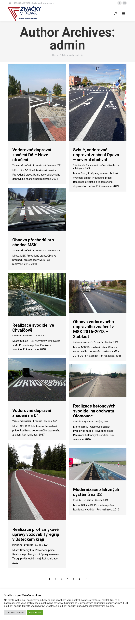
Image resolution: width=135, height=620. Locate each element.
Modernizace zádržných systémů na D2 (96, 492)
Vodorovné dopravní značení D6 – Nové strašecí (31, 154)
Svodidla (77, 257)
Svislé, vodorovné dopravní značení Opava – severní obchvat (96, 154)
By (37, 165)
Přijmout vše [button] (35, 612)
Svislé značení (80, 165)
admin (67, 45)
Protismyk (17, 545)
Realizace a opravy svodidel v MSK (91, 250)
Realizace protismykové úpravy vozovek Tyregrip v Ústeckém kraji (35, 534)
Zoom (32, 102)
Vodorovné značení (21, 165)
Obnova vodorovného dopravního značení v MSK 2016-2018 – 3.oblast (93, 329)
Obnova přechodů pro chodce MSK (33, 242)
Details (41, 102)
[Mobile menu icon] (123, 13)
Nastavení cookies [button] (15, 612)
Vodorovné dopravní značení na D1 (31, 413)
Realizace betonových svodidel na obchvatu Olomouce (94, 411)
